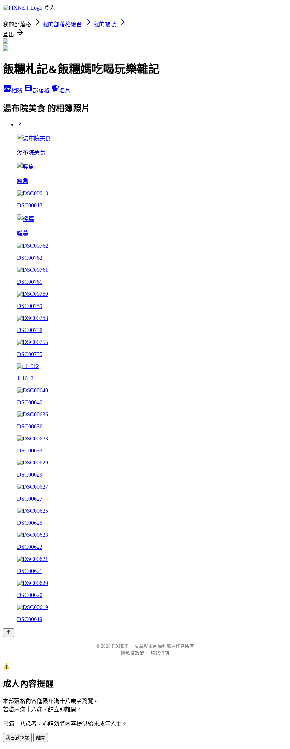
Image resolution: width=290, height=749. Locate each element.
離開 (40, 737)
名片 (65, 91)
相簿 (17, 91)
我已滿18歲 (17, 737)
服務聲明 (160, 653)
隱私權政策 (132, 653)
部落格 (42, 91)
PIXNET (120, 646)
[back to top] (8, 632)
